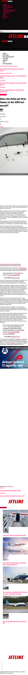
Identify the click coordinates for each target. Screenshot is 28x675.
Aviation (4, 53)
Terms (4, 15)
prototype (18, 339)
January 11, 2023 (16, 278)
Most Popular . (6, 55)
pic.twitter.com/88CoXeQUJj (13, 275)
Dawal (1, 126)
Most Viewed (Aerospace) (8, 57)
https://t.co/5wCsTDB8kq (14, 332)
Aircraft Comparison (8, 7)
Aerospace (5, 60)
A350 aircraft (23, 267)
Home (4, 18)
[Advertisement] (14, 190)
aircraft (15, 216)
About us (5, 4)
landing (12, 343)
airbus (11, 486)
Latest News (6, 12)
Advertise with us (7, 5)
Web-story (5, 16)
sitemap (5, 13)
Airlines (8, 66)
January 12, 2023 (16, 336)
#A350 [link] (15, 280)
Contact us (5, 8)
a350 (9, 486)
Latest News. (5, 58)
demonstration (23, 269)
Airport (11, 66)
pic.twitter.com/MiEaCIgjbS (9, 334)
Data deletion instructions (9, 9)
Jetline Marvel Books (8, 11)
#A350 (19, 273)
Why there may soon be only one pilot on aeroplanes (10, 265)
